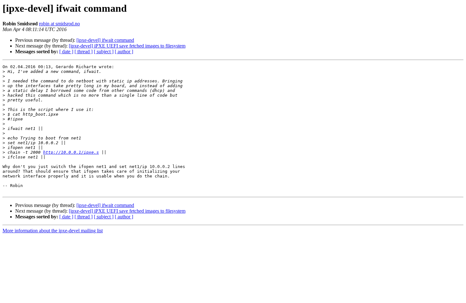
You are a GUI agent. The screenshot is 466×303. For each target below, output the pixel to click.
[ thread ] (83, 51)
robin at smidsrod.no (59, 23)
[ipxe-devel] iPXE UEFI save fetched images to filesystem (127, 45)
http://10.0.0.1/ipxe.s (71, 152)
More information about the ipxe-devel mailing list (53, 230)
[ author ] (124, 51)
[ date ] (66, 51)
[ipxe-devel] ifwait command (105, 40)
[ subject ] (103, 51)
